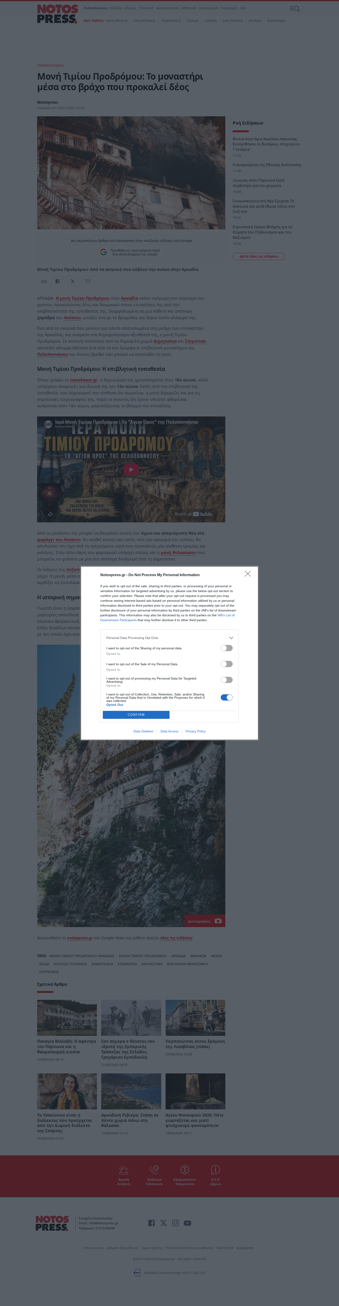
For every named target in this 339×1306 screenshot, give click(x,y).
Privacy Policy (196, 731)
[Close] (249, 575)
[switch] (227, 648)
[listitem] (169, 637)
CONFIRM (136, 714)
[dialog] (169, 653)
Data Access (169, 731)
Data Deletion (143, 731)
